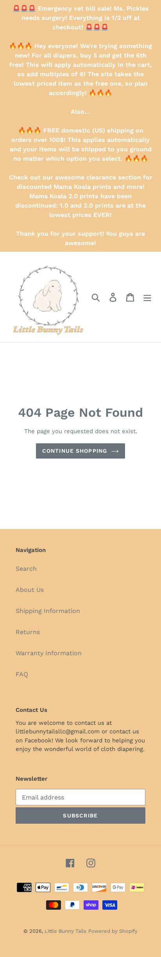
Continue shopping (74, 451)
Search (26, 568)
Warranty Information (49, 653)
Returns (28, 632)
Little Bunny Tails (65, 931)
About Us (30, 589)
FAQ (22, 674)
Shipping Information (48, 611)
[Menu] (147, 297)
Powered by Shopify (113, 931)
